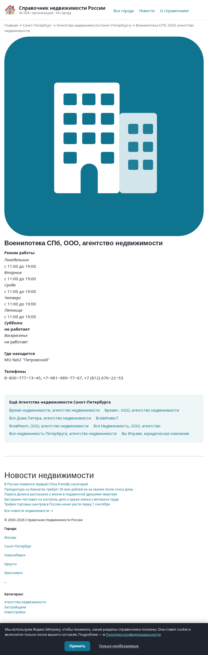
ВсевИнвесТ (107, 418)
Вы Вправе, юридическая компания (155, 433)
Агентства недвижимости (25, 602)
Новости (147, 10)
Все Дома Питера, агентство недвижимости (50, 418)
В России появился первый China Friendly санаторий (46, 484)
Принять (77, 646)
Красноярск (13, 572)
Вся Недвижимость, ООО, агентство (126, 425)
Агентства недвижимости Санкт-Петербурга (94, 25)
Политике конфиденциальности (133, 634)
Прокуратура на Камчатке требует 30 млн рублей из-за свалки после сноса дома (68, 489)
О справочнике (174, 10)
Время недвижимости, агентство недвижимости (54, 410)
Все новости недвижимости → (28, 510)
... (5, 581)
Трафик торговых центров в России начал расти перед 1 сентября (57, 504)
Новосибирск (14, 555)
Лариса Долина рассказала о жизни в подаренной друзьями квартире (60, 494)
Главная (11, 25)
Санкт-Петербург (37, 25)
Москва (10, 537)
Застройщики (15, 607)
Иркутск (10, 564)
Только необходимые (119, 646)
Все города (123, 10)
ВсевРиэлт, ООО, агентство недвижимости (49, 425)
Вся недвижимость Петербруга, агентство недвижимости (63, 433)
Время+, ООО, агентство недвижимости (142, 410)
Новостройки (14, 612)
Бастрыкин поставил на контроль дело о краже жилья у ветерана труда (61, 499)
